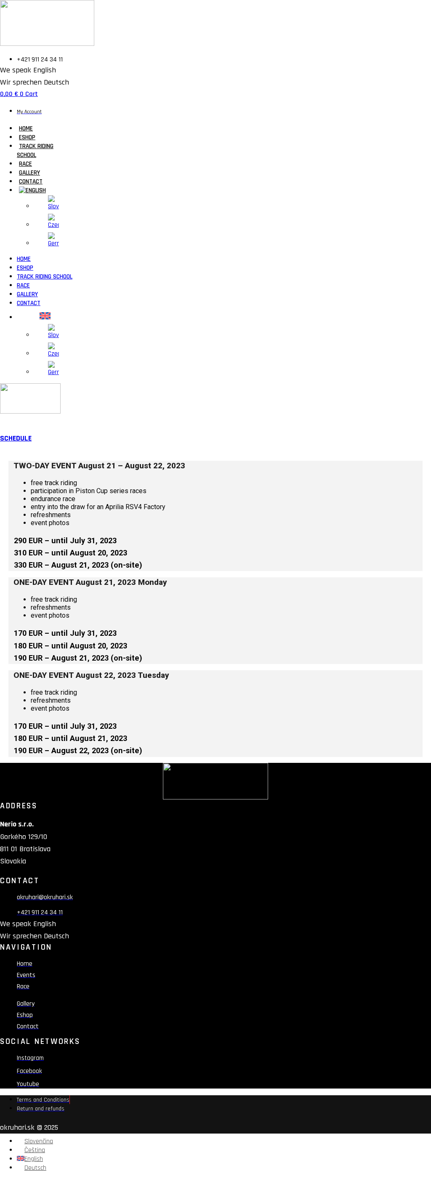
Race (25, 164)
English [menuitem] (33, 1159)
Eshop (27, 137)
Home (26, 129)
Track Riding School (35, 150)
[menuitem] (32, 190)
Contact (31, 182)
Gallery (29, 173)
